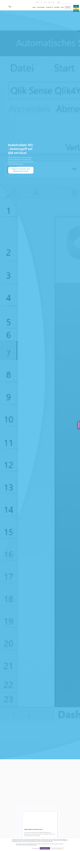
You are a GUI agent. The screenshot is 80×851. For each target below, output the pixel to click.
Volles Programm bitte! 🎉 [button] (45, 848)
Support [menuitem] (45, 2)
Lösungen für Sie (49, 7)
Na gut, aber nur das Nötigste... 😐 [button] (57, 848)
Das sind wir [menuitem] (37, 2)
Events (62, 7)
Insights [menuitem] (49, 2)
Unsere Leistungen (41, 7)
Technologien (57, 7)
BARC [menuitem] (53, 2)
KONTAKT (68, 7)
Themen (34, 7)
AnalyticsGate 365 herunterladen (21, 170)
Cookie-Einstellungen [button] (35, 848)
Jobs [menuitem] (41, 2)
